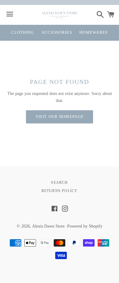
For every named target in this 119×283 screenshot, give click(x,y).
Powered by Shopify (85, 226)
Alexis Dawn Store (48, 226)
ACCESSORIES (56, 32)
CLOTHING (22, 32)
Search (59, 182)
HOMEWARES (93, 32)
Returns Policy (59, 191)
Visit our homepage (59, 116)
